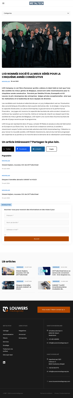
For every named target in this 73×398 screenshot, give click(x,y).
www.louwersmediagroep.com (59, 381)
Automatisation (8, 334)
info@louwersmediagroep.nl (58, 343)
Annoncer (22, 334)
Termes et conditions (46, 393)
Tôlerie (5, 338)
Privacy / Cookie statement (62, 393)
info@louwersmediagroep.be (59, 371)
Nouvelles (6, 81)
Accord (36, 239)
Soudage (6, 345)
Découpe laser (8, 355)
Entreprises (23, 338)
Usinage (6, 331)
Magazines (22, 331)
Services (6, 342)
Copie (51, 149)
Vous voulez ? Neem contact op (52, 309)
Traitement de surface (8, 350)
